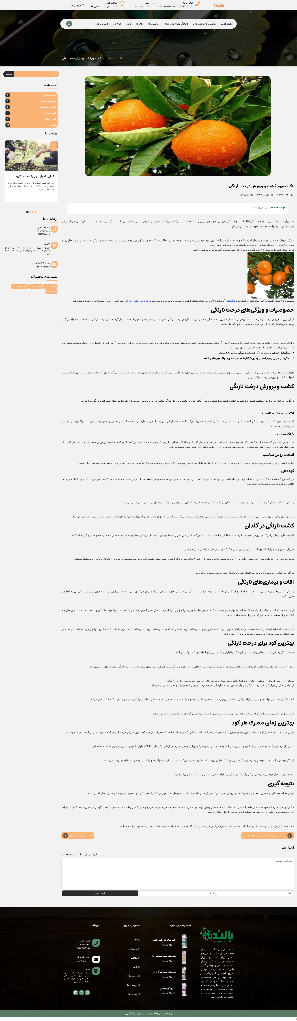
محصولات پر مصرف (205, 24)
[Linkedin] (75, 992)
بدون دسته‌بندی (50, 286)
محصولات (153, 24)
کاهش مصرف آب (48, 107)
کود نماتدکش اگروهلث (164, 939)
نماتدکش (230, 300)
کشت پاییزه (50, 113)
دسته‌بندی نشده (48, 101)
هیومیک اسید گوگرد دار (164, 972)
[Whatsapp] (81, 992)
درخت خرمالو (50, 95)
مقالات (140, 24)
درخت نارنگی (174, 319)
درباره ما (116, 24)
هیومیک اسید (36, 286)
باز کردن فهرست (260, 208)
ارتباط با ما (102, 24)
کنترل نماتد (50, 119)
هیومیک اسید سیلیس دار (163, 956)
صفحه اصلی (226, 24)
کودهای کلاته (51, 291)
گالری (128, 24)
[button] (35, 212)
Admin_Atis (167, 945)
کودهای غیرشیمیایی (20, 286)
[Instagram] (87, 992)
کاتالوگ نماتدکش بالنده (175, 24)
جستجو (9, 74)
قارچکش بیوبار (168, 988)
